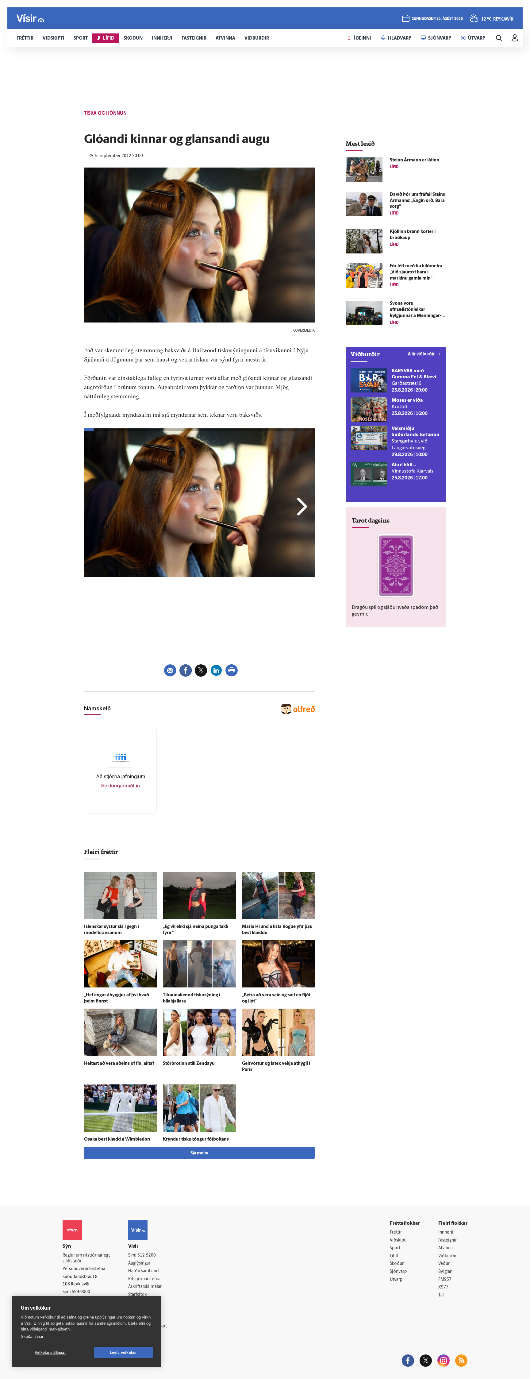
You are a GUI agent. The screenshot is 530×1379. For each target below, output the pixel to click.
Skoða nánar (32, 1336)
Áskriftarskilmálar (145, 1286)
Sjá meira (199, 1153)
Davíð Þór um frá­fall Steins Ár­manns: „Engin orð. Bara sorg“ (417, 200)
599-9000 (81, 1292)
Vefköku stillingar (50, 1352)
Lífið (394, 1256)
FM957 (444, 1279)
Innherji (445, 1232)
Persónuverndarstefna (84, 1269)
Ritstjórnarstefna (144, 1279)
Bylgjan (445, 1271)
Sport (395, 1248)
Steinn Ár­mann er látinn (414, 160)
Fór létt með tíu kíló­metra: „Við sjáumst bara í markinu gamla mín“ (417, 272)
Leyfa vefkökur (123, 1352)
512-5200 (146, 1255)
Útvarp (396, 1279)
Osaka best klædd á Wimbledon (117, 1139)
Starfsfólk (137, 1294)
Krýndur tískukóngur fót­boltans (196, 1139)
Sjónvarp (398, 1271)
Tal (441, 1295)
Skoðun (397, 1263)
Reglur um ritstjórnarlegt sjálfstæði (86, 1258)
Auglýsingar (139, 1263)
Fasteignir (447, 1240)
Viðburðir (447, 1256)
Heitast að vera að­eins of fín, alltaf (119, 1063)
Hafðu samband (143, 1271)
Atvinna (445, 1248)
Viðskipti (398, 1240)
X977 (443, 1287)
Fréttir (396, 1232)
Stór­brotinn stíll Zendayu (189, 1063)
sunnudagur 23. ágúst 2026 (437, 19)
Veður (444, 1263)
